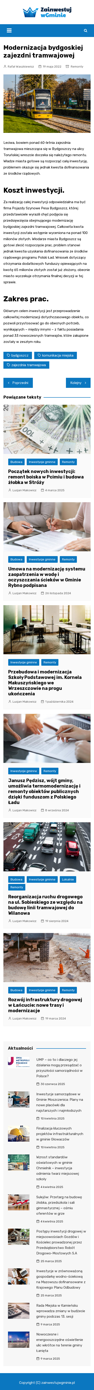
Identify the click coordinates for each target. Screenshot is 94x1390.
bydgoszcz (20, 355)
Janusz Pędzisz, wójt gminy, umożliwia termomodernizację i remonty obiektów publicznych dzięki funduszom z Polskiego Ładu (44, 791)
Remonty (77, 66)
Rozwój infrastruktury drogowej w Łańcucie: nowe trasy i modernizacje (45, 1005)
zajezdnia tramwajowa (28, 365)
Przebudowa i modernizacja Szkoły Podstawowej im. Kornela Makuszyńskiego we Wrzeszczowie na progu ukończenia (45, 682)
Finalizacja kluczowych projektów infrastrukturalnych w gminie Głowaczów (59, 1133)
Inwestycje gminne (42, 462)
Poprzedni (20, 383)
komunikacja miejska (57, 355)
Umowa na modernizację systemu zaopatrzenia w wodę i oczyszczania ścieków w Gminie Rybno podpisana (46, 577)
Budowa (16, 462)
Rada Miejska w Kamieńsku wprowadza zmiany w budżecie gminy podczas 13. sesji (60, 1311)
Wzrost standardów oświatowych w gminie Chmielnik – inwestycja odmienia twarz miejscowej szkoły (57, 1168)
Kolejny (75, 383)
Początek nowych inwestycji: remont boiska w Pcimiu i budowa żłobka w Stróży (46, 477)
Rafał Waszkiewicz (21, 66)
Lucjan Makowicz (25, 490)
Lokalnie (68, 879)
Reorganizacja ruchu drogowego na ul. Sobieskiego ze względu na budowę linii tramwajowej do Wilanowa (45, 905)
